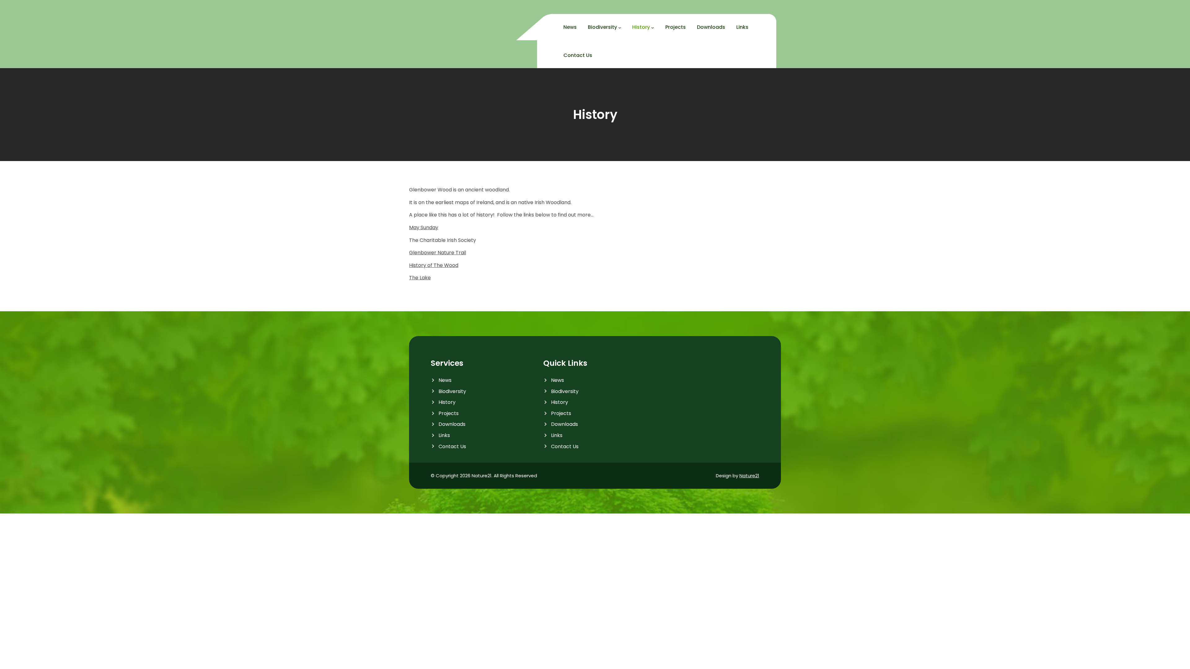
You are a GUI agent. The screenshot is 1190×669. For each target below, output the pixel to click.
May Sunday (423, 227)
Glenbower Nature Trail (437, 252)
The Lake (420, 277)
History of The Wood (433, 265)
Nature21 (749, 475)
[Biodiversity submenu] (619, 27)
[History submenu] (652, 27)
